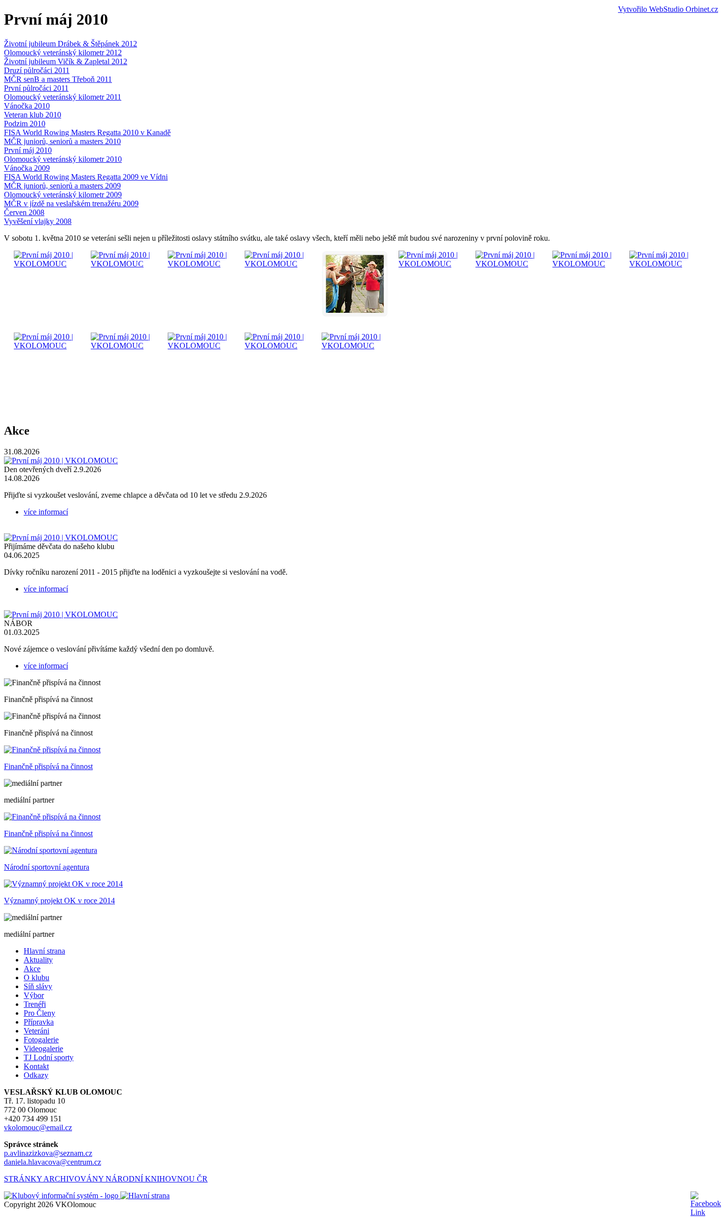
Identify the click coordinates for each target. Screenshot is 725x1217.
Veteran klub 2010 (32, 115)
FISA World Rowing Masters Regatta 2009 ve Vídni (86, 177)
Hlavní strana (44, 951)
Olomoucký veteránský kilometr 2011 (62, 97)
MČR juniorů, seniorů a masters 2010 (62, 141)
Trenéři (35, 1004)
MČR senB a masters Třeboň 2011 (58, 79)
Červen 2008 (24, 212)
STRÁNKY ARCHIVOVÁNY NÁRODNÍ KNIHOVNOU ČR (106, 1179)
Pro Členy (39, 1013)
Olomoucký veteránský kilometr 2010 (63, 159)
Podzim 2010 (24, 123)
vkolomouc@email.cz (38, 1127)
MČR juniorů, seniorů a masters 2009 (62, 186)
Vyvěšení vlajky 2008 (38, 221)
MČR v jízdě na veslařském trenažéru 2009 (71, 203)
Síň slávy (38, 986)
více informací (46, 512)
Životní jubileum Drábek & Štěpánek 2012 (70, 43)
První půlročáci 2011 (36, 88)
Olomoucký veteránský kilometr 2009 (63, 194)
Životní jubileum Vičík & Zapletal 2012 (65, 61)
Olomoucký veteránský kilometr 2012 (63, 52)
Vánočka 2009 (27, 168)
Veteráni (36, 1031)
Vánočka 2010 (27, 106)
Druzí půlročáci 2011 (37, 70)
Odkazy (36, 1075)
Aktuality (38, 960)
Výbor (34, 995)
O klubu (36, 977)
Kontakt (36, 1066)
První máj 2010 (28, 150)
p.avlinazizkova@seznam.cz (48, 1153)
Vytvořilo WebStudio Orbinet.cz (668, 9)
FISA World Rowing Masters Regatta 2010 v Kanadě (87, 132)
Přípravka (39, 1022)
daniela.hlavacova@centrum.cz (52, 1162)
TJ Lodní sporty (48, 1057)
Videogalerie (43, 1048)
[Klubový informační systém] (62, 1195)
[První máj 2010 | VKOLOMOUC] (47, 263)
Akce (32, 968)
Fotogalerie (41, 1039)
